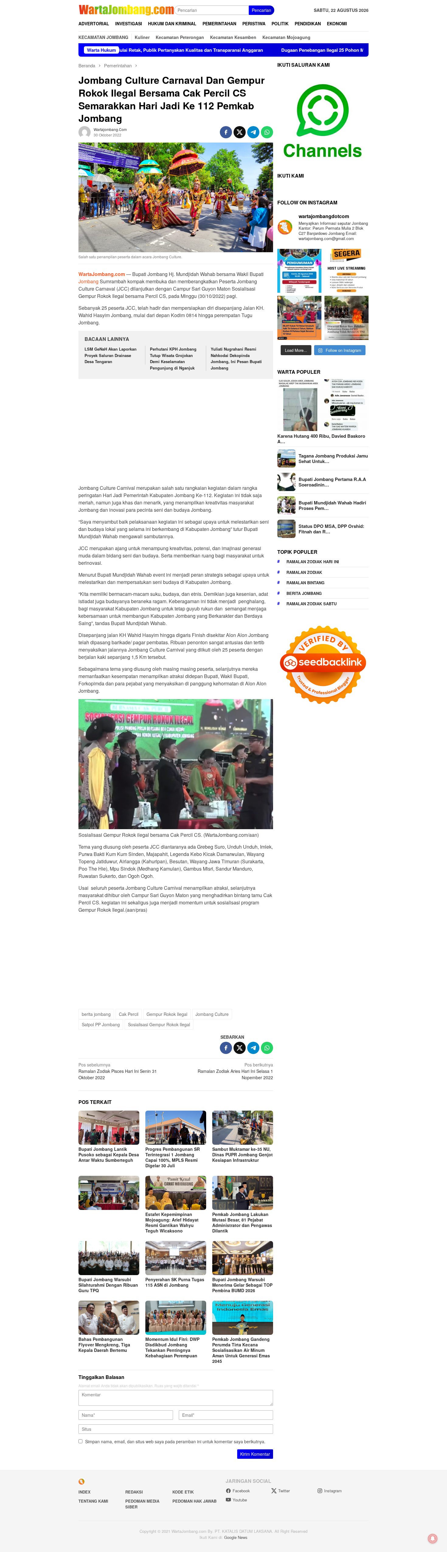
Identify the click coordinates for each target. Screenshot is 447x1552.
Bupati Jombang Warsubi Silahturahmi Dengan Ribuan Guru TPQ (108, 1284)
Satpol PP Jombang (101, 1024)
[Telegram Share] (253, 132)
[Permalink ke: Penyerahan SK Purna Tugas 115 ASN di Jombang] (175, 1258)
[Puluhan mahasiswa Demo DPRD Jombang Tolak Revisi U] (346, 318)
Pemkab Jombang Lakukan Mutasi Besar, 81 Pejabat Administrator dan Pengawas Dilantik (242, 1222)
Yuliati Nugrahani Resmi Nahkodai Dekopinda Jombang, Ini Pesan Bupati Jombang (236, 358)
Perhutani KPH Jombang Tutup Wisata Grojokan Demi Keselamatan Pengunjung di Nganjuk (173, 358)
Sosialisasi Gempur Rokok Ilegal (159, 1024)
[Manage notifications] (433, 1538)
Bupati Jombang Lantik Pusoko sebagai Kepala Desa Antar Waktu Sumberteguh (108, 1154)
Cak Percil (128, 1014)
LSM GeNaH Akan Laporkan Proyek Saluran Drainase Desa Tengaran (111, 355)
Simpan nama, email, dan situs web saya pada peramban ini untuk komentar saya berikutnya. (175, 1441)
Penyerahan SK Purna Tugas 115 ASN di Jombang (174, 1282)
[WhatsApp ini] (267, 132)
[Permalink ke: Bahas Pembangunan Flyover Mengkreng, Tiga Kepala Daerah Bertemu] (108, 1318)
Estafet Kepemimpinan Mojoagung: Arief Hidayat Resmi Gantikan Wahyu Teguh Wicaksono (172, 1222)
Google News (236, 1537)
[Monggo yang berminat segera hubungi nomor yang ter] (346, 271)
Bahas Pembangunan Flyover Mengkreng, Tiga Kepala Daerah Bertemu (104, 1344)
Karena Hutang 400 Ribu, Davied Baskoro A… (321, 438)
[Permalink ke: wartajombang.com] (84, 131)
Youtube (240, 1500)
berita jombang (96, 1014)
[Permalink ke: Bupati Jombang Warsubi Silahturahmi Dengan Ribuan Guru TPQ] (108, 1258)
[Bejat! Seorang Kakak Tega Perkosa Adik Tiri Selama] (299, 318)
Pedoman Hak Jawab (194, 1501)
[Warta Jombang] (126, 9)
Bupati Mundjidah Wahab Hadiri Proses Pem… (332, 505)
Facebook (241, 1491)
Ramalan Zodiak (304, 572)
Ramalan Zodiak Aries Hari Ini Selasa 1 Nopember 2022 (235, 1071)
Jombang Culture (212, 1014)
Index (84, 1492)
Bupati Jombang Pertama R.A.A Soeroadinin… (332, 481)
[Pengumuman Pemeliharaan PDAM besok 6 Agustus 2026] (299, 271)
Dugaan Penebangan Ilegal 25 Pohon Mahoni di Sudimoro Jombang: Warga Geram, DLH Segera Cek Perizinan (277, 50)
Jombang (89, 281)
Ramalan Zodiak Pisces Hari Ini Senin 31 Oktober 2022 (117, 1071)
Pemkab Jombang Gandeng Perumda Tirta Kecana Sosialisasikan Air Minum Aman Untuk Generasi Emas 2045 (241, 1350)
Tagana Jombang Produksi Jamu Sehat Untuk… (333, 458)
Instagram (333, 1491)
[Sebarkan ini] (226, 132)
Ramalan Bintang (305, 583)
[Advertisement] (175, 429)
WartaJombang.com (101, 274)
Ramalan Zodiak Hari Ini (312, 562)
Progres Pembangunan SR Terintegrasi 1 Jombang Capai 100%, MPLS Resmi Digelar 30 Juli (172, 1157)
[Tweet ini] (240, 132)
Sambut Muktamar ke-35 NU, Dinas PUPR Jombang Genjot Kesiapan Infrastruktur (242, 1154)
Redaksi (134, 1492)
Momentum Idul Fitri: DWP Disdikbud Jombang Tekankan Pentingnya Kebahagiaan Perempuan (172, 1347)
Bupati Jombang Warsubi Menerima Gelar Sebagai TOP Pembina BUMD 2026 (242, 1284)
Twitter (284, 1491)
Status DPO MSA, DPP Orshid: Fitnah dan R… (331, 528)
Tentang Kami (93, 1501)
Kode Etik (183, 1492)
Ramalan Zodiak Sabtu (311, 604)
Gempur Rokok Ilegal (167, 1014)
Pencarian (261, 10)
